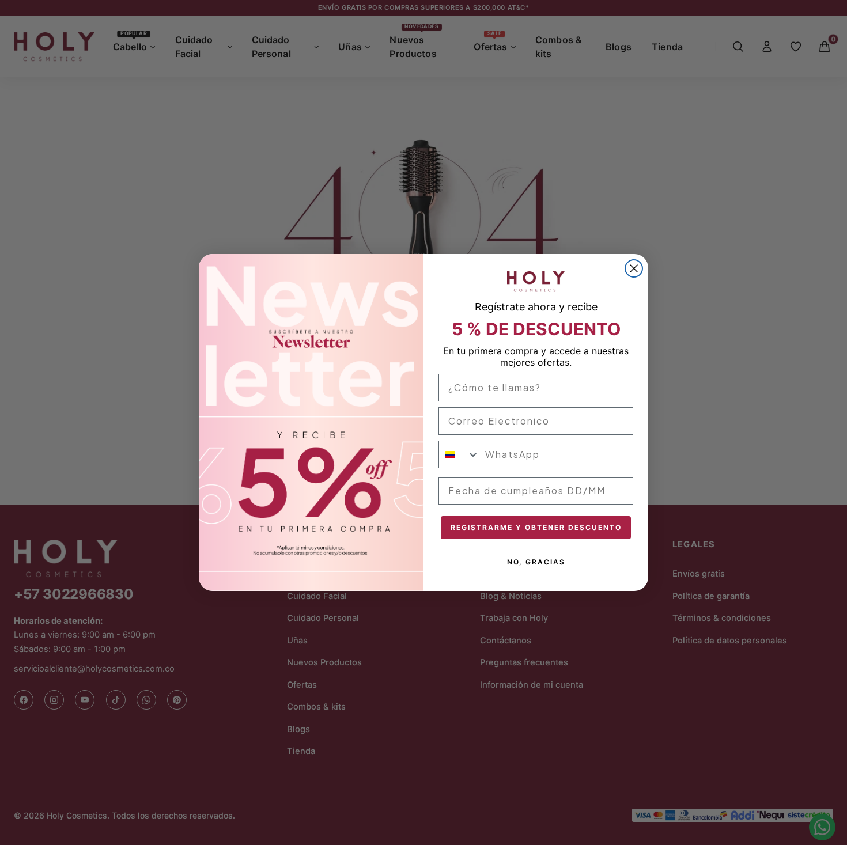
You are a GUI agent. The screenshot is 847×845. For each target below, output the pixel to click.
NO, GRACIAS (536, 562)
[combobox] (459, 454)
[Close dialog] (633, 268)
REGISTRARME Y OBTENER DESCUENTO (536, 527)
